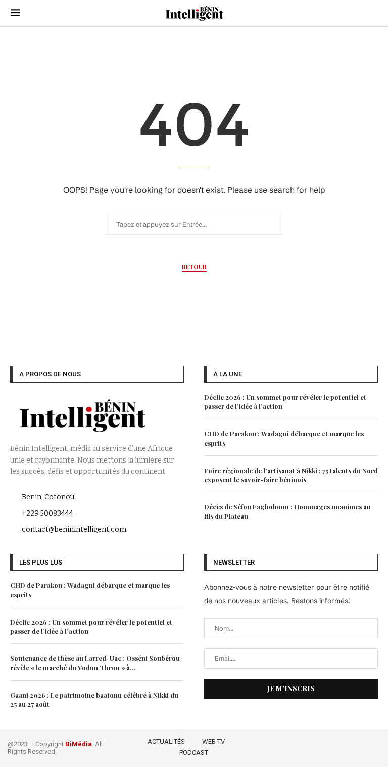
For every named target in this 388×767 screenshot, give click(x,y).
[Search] (372, 13)
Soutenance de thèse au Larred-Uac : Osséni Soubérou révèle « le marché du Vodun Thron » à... (95, 663)
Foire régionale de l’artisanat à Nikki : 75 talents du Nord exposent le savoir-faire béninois (291, 475)
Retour (194, 267)
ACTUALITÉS (166, 741)
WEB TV (213, 741)
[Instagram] (345, 746)
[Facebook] (316, 746)
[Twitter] (331, 746)
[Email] (374, 746)
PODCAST (193, 752)
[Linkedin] (360, 746)
